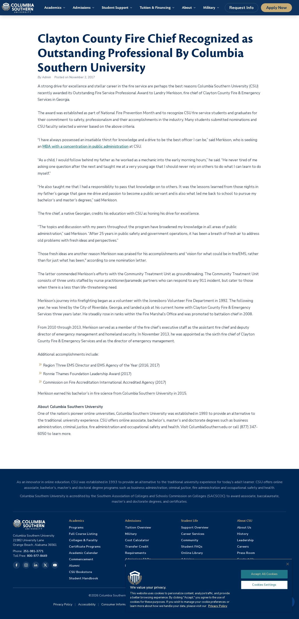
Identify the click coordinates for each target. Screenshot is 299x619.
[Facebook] (16, 565)
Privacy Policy (62, 604)
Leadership (245, 540)
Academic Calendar (83, 553)
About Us (244, 527)
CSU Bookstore (80, 572)
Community (189, 540)
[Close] (287, 564)
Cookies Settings (264, 585)
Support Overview (194, 527)
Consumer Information (116, 604)
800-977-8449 (37, 556)
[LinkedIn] (35, 565)
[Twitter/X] (45, 565)
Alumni (74, 566)
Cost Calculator (137, 540)
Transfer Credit (136, 547)
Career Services (192, 534)
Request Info (241, 7)
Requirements (135, 553)
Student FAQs (191, 547)
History (242, 534)
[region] (209, 585)
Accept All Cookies (264, 574)
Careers (243, 547)
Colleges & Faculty (83, 540)
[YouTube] (54, 565)
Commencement (81, 559)
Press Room (246, 553)
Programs (76, 527)
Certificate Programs (84, 547)
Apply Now (276, 7)
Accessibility (86, 604)
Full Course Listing (83, 534)
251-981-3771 (33, 551)
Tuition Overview (138, 527)
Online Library (192, 553)
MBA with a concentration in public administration (85, 146)
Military (131, 534)
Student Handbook (83, 578)
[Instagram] (26, 565)
